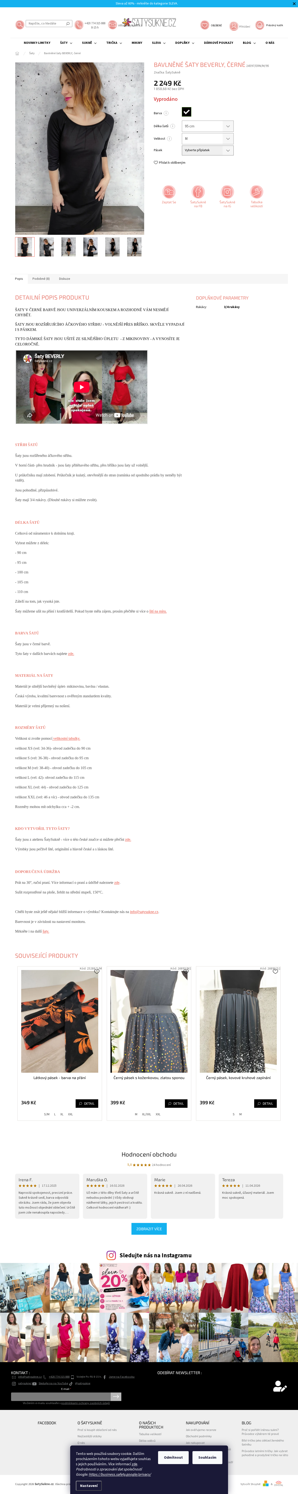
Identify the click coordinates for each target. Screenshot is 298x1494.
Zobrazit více (149, 1228)
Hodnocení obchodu (149, 1154)
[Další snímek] (140, 148)
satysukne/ (25, 1383)
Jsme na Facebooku (122, 1377)
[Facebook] (197, 198)
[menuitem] (37, 43)
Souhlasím (207, 1457)
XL (61, 1114)
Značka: (167, 72)
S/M (46, 1114)
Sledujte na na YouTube (53, 1383)
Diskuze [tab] (64, 278)
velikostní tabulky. (66, 738)
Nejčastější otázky (90, 1436)
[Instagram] (226, 198)
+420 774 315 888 (59, 1377)
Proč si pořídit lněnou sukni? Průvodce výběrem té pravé (260, 1432)
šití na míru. (158, 611)
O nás (81, 1443)
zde (134, 1464)
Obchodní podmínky (199, 1436)
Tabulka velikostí (150, 1434)
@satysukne (82, 1383)
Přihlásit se (116, 1397)
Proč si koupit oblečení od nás (97, 1430)
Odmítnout (173, 1457)
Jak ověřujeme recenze (201, 1430)
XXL (70, 1114)
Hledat (68, 23)
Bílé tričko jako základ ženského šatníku (263, 1442)
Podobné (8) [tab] (41, 278)
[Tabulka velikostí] (256, 198)
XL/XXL (146, 1114)
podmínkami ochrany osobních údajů (85, 1403)
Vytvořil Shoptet (251, 1484)
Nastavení (89, 1485)
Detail (89, 1103)
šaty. (46, 931)
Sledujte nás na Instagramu (155, 1255)
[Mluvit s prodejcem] (168, 198)
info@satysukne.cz (144, 912)
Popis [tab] (19, 278)
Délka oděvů (147, 1440)
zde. (71, 654)
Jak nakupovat (195, 1443)
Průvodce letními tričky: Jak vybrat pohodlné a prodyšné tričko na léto (265, 1453)
